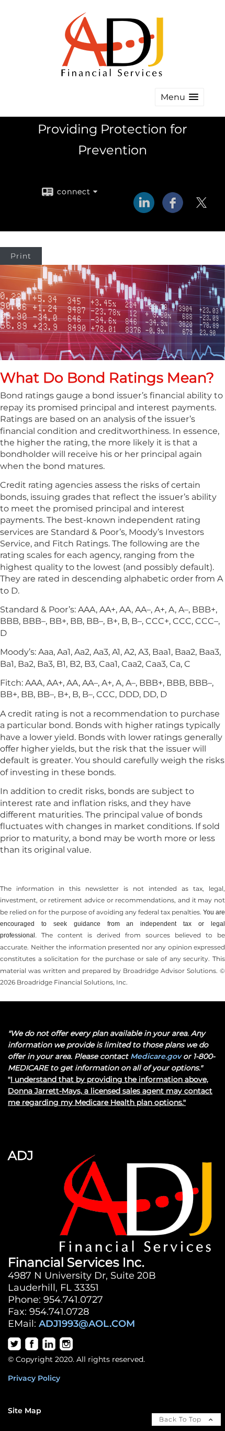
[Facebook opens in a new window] (172, 209)
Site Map (24, 1410)
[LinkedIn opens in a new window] (143, 209)
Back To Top (181, 1419)
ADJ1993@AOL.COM (87, 1323)
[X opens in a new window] (201, 209)
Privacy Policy (34, 1378)
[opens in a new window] (14, 1347)
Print (20, 256)
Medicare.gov (155, 1056)
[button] (179, 97)
